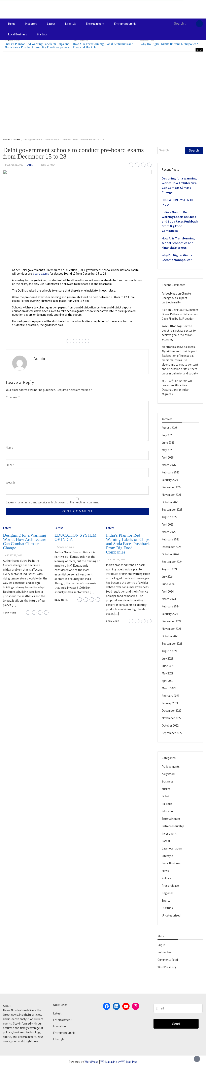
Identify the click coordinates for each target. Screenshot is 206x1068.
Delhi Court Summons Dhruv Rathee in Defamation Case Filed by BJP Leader (180, 314)
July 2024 (167, 576)
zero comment (49, 164)
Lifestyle (70, 24)
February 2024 (170, 606)
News (165, 871)
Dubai (165, 796)
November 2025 (171, 495)
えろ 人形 (168, 381)
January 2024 (170, 614)
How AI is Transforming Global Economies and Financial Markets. (103, 45)
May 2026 (167, 450)
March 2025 (169, 532)
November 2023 (171, 629)
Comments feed (168, 960)
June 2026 (168, 442)
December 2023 (171, 621)
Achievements (171, 766)
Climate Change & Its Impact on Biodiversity (176, 298)
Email (10, 465)
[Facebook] (106, 1006)
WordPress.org (167, 967)
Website (10, 482)
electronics (169, 347)
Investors (31, 24)
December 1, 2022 (14, 164)
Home (11, 24)
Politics (166, 878)
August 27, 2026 (13, 555)
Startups (42, 34)
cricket (166, 789)
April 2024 (167, 591)
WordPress (91, 1062)
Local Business (17, 34)
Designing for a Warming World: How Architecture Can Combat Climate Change (24, 541)
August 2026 (169, 428)
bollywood (168, 774)
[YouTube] (126, 1006)
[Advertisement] (103, 94)
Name (10, 447)
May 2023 (167, 673)
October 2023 (170, 636)
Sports (166, 900)
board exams (41, 273)
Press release (170, 886)
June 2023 (168, 666)
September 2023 (172, 643)
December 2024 (171, 547)
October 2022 (170, 725)
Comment (13, 397)
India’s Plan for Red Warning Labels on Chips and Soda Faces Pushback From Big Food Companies (37, 45)
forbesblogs (169, 293)
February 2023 (170, 696)
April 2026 (167, 457)
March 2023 (169, 688)
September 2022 (172, 733)
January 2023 (170, 703)
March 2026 (169, 465)
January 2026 (170, 480)
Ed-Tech (167, 804)
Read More (9, 612)
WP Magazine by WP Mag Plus (118, 1062)
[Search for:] (184, 23)
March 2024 (169, 599)
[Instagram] (135, 1006)
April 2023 (167, 681)
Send (176, 1024)
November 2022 (171, 718)
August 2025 (169, 517)
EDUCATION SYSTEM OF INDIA (76, 537)
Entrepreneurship (125, 24)
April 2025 (167, 524)
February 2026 (170, 472)
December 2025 (171, 487)
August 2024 (169, 569)
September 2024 (172, 562)
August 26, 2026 (116, 559)
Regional (167, 893)
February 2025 (170, 539)
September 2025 (172, 509)
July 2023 (167, 658)
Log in (161, 945)
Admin (39, 358)
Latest (51, 24)
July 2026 (167, 435)
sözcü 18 (167, 326)
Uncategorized (171, 915)
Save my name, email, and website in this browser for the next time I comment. (52, 502)
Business (167, 781)
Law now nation (172, 848)
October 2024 (170, 554)
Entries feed (165, 952)
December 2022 (171, 710)
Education (168, 811)
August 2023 (169, 651)
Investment (169, 833)
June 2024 (168, 584)
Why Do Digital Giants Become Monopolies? (169, 44)
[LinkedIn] (116, 1006)
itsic (164, 310)
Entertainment (95, 24)
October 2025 (170, 502)
